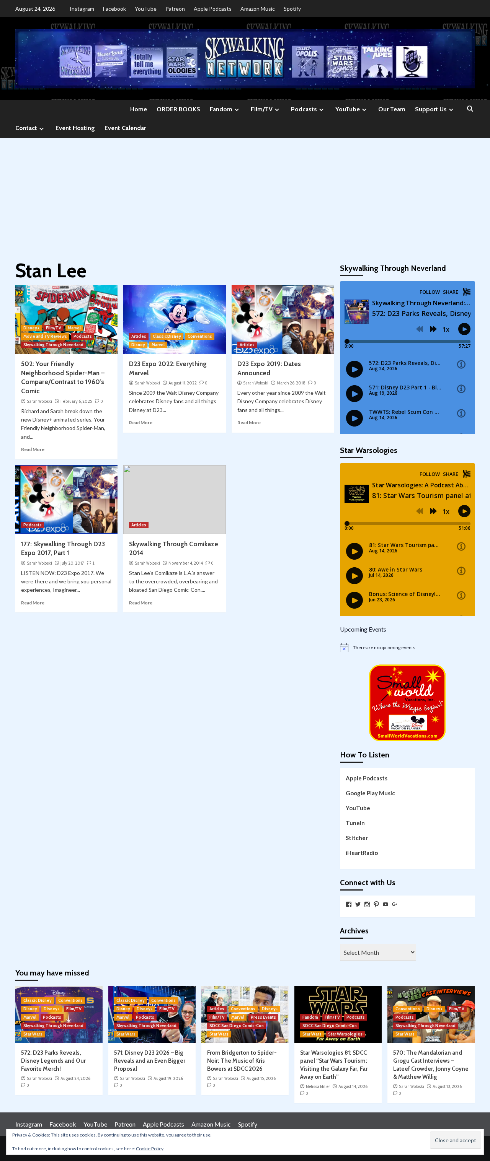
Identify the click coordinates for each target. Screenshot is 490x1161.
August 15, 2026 (261, 1078)
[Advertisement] (245, 195)
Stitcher (357, 837)
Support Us (431, 109)
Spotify (292, 8)
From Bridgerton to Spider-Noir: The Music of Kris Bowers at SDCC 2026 (242, 1060)
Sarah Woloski (39, 401)
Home (138, 109)
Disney (138, 344)
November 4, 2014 (185, 563)
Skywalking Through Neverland (53, 344)
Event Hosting (75, 128)
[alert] (407, 647)
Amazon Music (257, 8)
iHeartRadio (362, 852)
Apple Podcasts (213, 8)
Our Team (391, 109)
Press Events (263, 1017)
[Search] (470, 109)
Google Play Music (370, 793)
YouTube (146, 8)
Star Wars (32, 1034)
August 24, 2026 (75, 1078)
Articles (138, 336)
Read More (32, 449)
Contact (26, 128)
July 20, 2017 (72, 563)
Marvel (74, 328)
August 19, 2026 (168, 1078)
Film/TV (262, 109)
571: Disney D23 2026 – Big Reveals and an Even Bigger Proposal (149, 1060)
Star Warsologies (345, 1034)
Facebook (114, 8)
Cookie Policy (149, 1148)
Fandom (221, 109)
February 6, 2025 (76, 401)
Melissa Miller (318, 1086)
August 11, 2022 (182, 383)
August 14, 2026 (353, 1086)
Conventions (200, 336)
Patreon (175, 8)
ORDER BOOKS (178, 109)
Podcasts (304, 109)
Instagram (82, 8)
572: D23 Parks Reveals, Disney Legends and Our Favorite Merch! (53, 1060)
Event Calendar (125, 128)
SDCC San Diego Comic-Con (236, 1025)
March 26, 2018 (291, 383)
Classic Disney (167, 336)
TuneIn (355, 822)
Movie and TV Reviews (45, 336)
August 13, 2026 (447, 1086)
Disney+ (31, 328)
